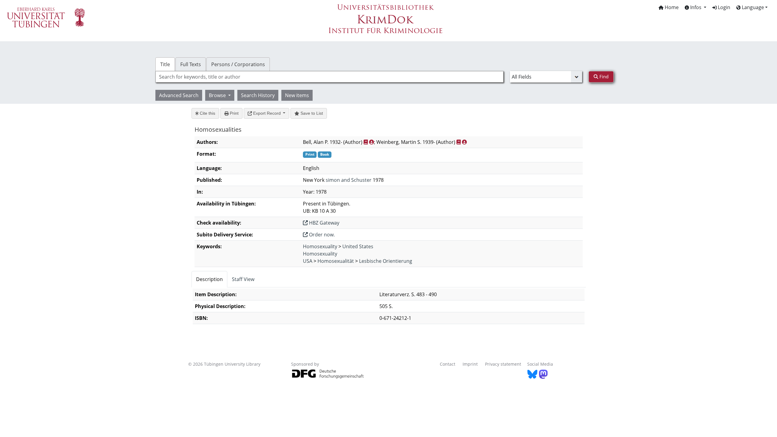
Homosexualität (335, 261)
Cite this (206, 113)
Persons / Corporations (238, 64)
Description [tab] (209, 279)
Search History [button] (258, 95)
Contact (447, 364)
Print (234, 113)
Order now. (321, 234)
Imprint (470, 364)
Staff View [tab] (243, 279)
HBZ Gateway (323, 222)
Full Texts (190, 64)
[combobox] (329, 77)
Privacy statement (503, 364)
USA (307, 261)
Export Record (267, 113)
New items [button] (297, 95)
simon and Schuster (349, 180)
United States (357, 246)
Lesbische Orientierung (385, 261)
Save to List (311, 113)
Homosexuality (320, 246)
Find (603, 76)
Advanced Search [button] (178, 95)
